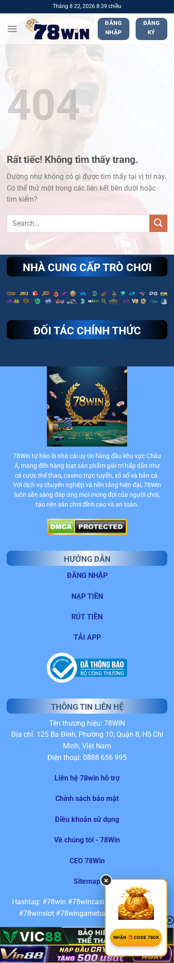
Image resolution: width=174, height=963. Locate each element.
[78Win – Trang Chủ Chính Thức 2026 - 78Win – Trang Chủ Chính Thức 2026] (57, 29)
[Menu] (12, 29)
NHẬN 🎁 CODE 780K (136, 937)
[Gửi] (158, 223)
